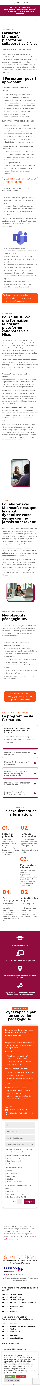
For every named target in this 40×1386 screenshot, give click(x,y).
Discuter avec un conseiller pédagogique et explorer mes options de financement (18, 298)
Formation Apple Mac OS (11, 1331)
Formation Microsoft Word (12, 1295)
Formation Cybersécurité (11, 1324)
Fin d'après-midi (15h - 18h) (17, 1197)
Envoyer (28, 1201)
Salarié (9, 1171)
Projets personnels (14, 1161)
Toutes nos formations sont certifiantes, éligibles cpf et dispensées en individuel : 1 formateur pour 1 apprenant (20, 10)
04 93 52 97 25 (22, 2)
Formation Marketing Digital (12, 1338)
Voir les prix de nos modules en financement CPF (21, 180)
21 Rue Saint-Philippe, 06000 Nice (14, 1349)
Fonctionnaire (12, 1173)
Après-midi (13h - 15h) (15, 1194)
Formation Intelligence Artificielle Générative (18, 1326)
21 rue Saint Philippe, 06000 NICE (21, 1113)
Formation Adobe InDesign (11, 1311)
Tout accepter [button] (10, 1376)
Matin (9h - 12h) (13, 1191)
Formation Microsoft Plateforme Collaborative (19, 1302)
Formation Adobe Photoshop (12, 1306)
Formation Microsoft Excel (11, 1297)
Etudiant (10, 1179)
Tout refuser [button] (21, 1376)
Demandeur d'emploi (15, 1182)
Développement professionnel (18, 1155)
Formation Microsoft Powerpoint (14, 1300)
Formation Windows (9, 1329)
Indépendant (12, 1176)
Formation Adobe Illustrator (12, 1309)
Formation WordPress (10, 1335)
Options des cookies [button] (12, 1380)
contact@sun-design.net (18, 1110)
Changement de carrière (16, 1158)
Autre (9, 1164)
